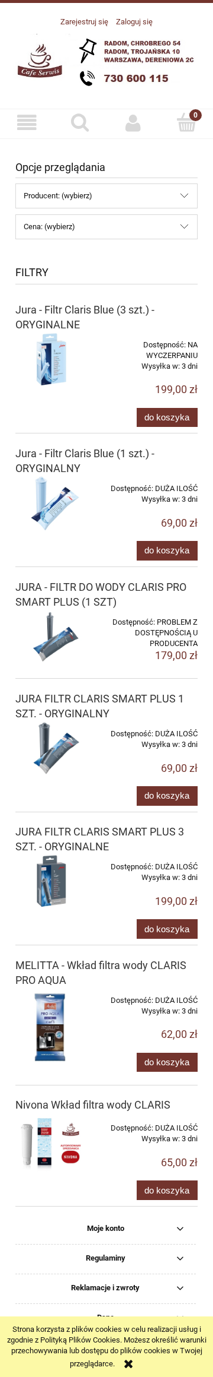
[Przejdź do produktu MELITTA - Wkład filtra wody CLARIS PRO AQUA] (51, 1028)
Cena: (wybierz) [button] (49, 226)
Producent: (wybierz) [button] (58, 195)
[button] (26, 123)
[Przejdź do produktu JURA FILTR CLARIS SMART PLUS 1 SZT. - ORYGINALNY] (51, 748)
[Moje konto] (133, 123)
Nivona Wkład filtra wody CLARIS (92, 1105)
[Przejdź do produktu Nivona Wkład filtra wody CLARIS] (51, 1143)
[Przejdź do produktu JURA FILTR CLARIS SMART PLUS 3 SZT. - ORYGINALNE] (51, 881)
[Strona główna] (106, 62)
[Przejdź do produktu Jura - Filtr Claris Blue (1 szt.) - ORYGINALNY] (51, 503)
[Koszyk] (186, 122)
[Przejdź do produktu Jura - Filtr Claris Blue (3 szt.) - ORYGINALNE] (51, 359)
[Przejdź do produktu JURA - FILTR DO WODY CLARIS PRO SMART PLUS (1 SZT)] (51, 636)
